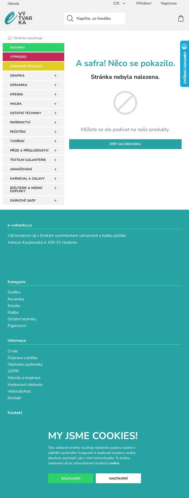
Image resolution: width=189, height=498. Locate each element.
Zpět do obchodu (125, 144)
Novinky (17, 47)
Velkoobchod (19, 391)
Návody (13, 3)
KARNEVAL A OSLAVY (27, 178)
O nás (13, 351)
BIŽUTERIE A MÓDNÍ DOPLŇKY (26, 189)
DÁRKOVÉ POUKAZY (26, 66)
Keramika (16, 299)
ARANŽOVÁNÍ (21, 169)
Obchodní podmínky (25, 364)
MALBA (16, 104)
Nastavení (118, 478)
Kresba (14, 306)
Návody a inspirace (24, 377)
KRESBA (16, 94)
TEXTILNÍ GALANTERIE (28, 160)
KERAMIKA (18, 85)
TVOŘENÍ (17, 141)
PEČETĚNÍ (18, 132)
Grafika (14, 292)
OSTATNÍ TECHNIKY (25, 113)
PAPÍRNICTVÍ (20, 122)
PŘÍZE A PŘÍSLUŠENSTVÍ (29, 150)
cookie (114, 463)
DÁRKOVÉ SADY (23, 200)
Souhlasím (70, 478)
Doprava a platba (22, 358)
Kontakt (14, 398)
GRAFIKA (17, 75)
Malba (13, 312)
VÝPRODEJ (18, 57)
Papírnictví (17, 325)
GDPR (13, 371)
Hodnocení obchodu (25, 384)
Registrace (169, 3)
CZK (117, 3)
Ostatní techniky (22, 319)
